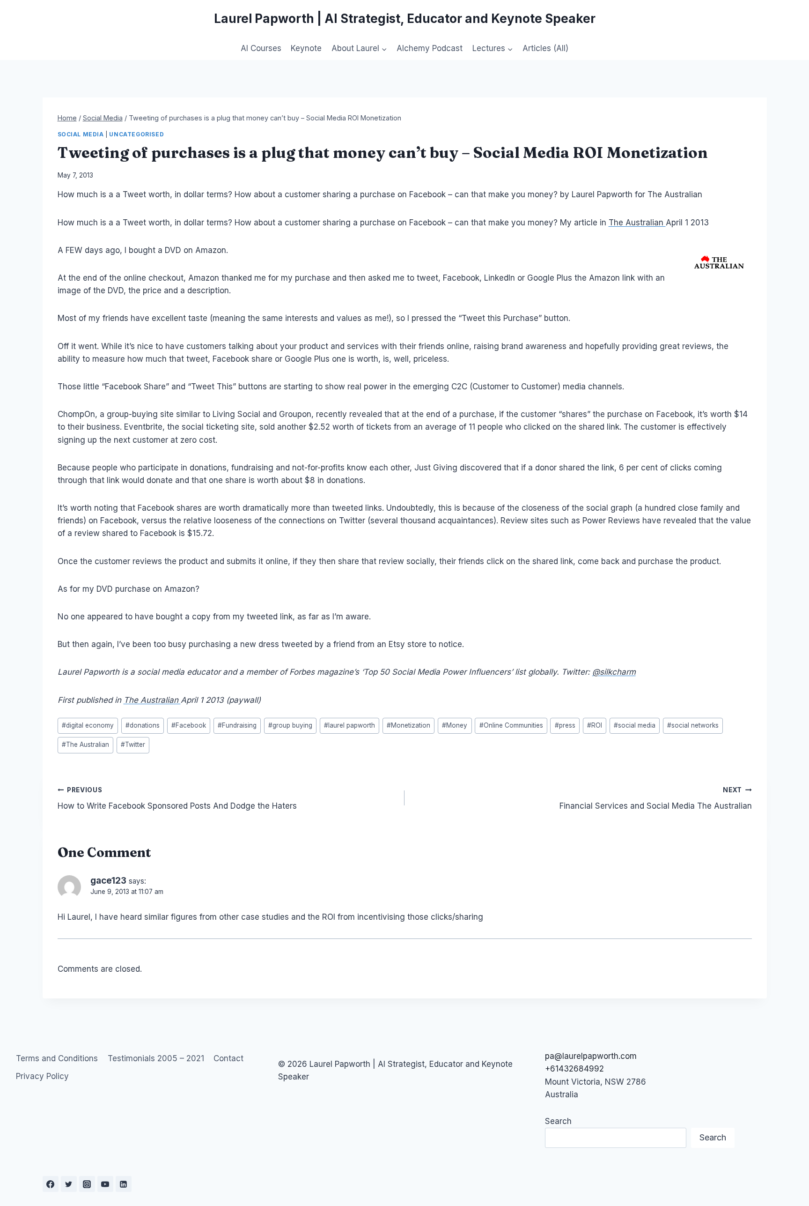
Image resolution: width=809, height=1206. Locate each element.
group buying (290, 725)
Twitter (133, 744)
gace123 (108, 880)
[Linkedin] (124, 1184)
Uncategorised (136, 134)
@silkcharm (614, 672)
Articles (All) (545, 48)
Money (454, 725)
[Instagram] (87, 1184)
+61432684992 (574, 1068)
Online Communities (511, 725)
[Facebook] (51, 1184)
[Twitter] (69, 1184)
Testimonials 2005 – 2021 (156, 1058)
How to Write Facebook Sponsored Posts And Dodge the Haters (177, 798)
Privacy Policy (42, 1076)
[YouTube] (105, 1184)
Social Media (81, 134)
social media (634, 725)
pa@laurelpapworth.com (591, 1056)
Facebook (188, 725)
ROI (594, 725)
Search (558, 1121)
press (565, 725)
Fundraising (237, 725)
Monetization (408, 725)
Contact (228, 1058)
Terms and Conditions (57, 1058)
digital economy (88, 725)
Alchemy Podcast (430, 48)
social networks (693, 725)
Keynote (306, 48)
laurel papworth (349, 725)
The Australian (637, 222)
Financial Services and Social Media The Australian (655, 798)
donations (142, 725)
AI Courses (261, 48)
